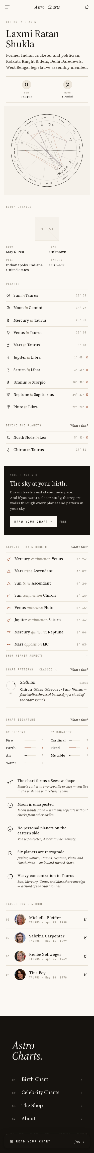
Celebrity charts (21, 22)
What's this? (79, 425)
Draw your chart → (33, 521)
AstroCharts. (27, 1050)
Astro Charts (47, 7)
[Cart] (86, 7)
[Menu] (7, 7)
